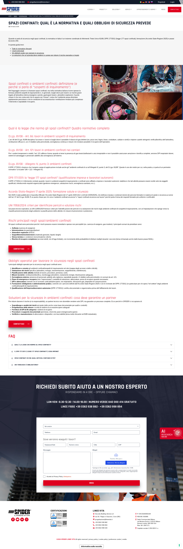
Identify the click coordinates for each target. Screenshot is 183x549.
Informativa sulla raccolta (91, 546)
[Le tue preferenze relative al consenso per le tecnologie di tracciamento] (179, 545)
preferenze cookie (115, 539)
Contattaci (174, 9)
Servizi (127, 9)
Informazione (23, 16)
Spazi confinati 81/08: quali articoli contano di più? (35, 358)
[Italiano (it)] (141, 2)
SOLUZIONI (115, 9)
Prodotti (102, 9)
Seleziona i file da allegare (116, 463)
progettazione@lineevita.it (39, 2)
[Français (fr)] (149, 2)
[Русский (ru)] (152, 2)
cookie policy (103, 539)
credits (124, 539)
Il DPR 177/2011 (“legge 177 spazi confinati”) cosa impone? (37, 351)
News (163, 9)
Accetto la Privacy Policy (55, 476)
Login (172, 2)
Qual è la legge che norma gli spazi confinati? (33, 345)
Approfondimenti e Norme (146, 9)
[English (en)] (146, 2)
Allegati (94, 450)
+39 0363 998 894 (18, 2)
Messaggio (47, 450)
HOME (10, 16)
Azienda (90, 9)
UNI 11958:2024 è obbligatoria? (26, 365)
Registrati (161, 2)
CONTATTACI (19, 249)
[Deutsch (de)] (143, 2)
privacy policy (93, 539)
